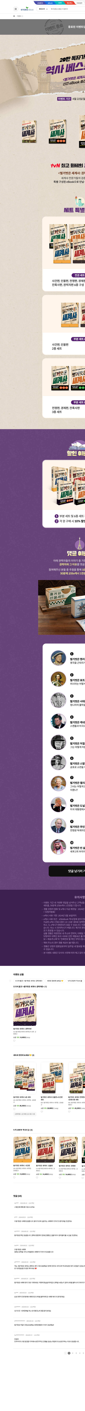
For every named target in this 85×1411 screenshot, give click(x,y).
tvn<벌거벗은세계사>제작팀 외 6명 (23, 1032)
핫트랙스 (70, 3)
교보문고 (40, 3)
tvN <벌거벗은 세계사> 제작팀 (22, 1100)
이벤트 (19, 16)
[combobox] (42, 9)
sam (60, 3)
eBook (50, 3)
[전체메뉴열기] (15, 9)
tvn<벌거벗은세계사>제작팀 (44, 1168)
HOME (14, 16)
